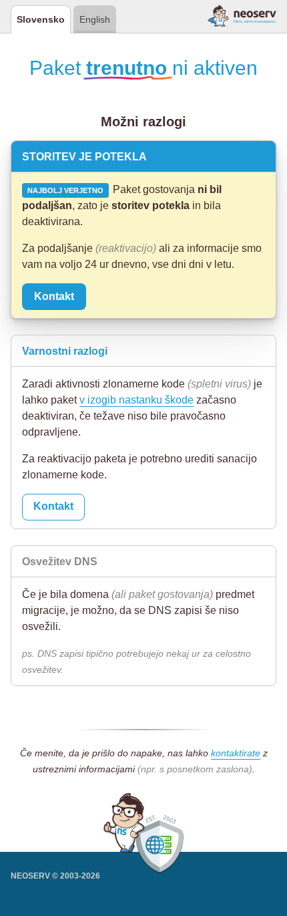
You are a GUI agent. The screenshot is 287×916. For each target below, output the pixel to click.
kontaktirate (235, 753)
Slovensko (41, 19)
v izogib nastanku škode (136, 400)
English (94, 19)
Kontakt (54, 296)
